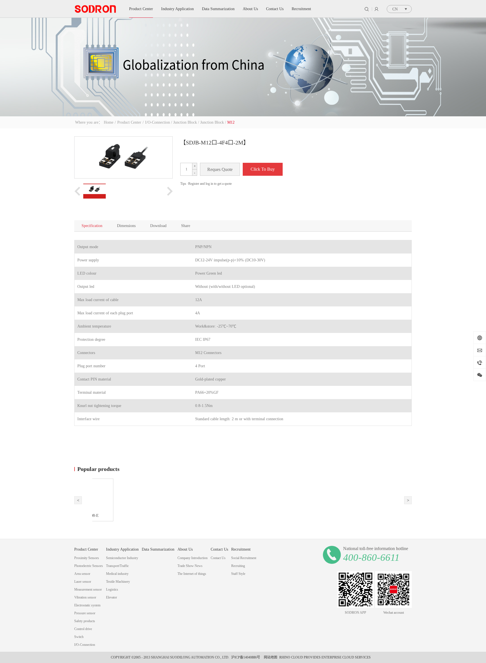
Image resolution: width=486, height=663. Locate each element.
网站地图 (269, 657)
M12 (231, 122)
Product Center (129, 122)
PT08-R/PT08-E (122, 515)
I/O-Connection (157, 122)
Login (376, 9)
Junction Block (185, 122)
